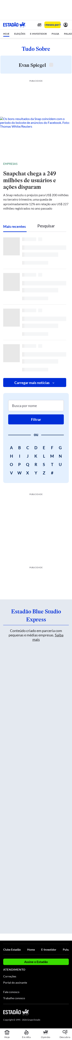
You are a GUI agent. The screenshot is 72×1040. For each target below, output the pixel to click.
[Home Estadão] (14, 25)
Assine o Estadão (36, 962)
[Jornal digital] (39, 24)
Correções (9, 976)
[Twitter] (52, 1012)
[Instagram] (60, 1012)
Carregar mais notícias (32, 382)
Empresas (10, 163)
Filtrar (36, 419)
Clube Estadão (12, 949)
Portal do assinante (15, 982)
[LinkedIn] (67, 1012)
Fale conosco (11, 992)
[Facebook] (45, 1012)
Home (31, 949)
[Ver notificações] (65, 24)
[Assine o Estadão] (52, 24)
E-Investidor (48, 949)
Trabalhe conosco (14, 998)
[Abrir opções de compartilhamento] (65, 164)
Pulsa (66, 949)
